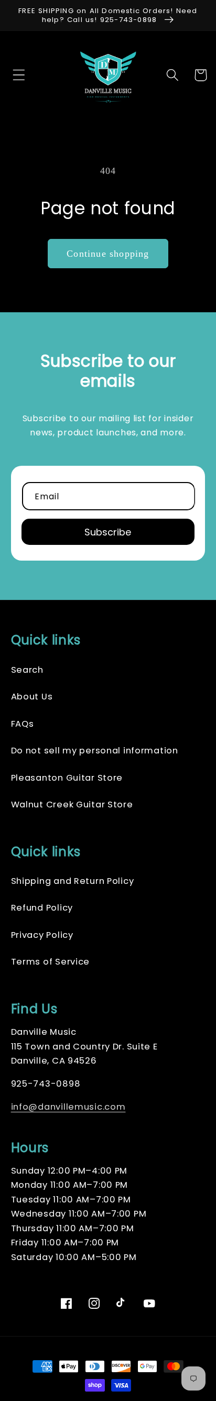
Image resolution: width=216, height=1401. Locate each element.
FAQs (22, 724)
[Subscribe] (108, 532)
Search (27, 670)
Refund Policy (42, 908)
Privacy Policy (42, 935)
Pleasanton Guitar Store (67, 778)
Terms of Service (50, 962)
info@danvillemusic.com (68, 1107)
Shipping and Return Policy (72, 881)
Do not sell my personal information (94, 751)
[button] (16, 75)
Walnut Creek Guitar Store (72, 804)
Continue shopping (108, 253)
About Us (32, 697)
